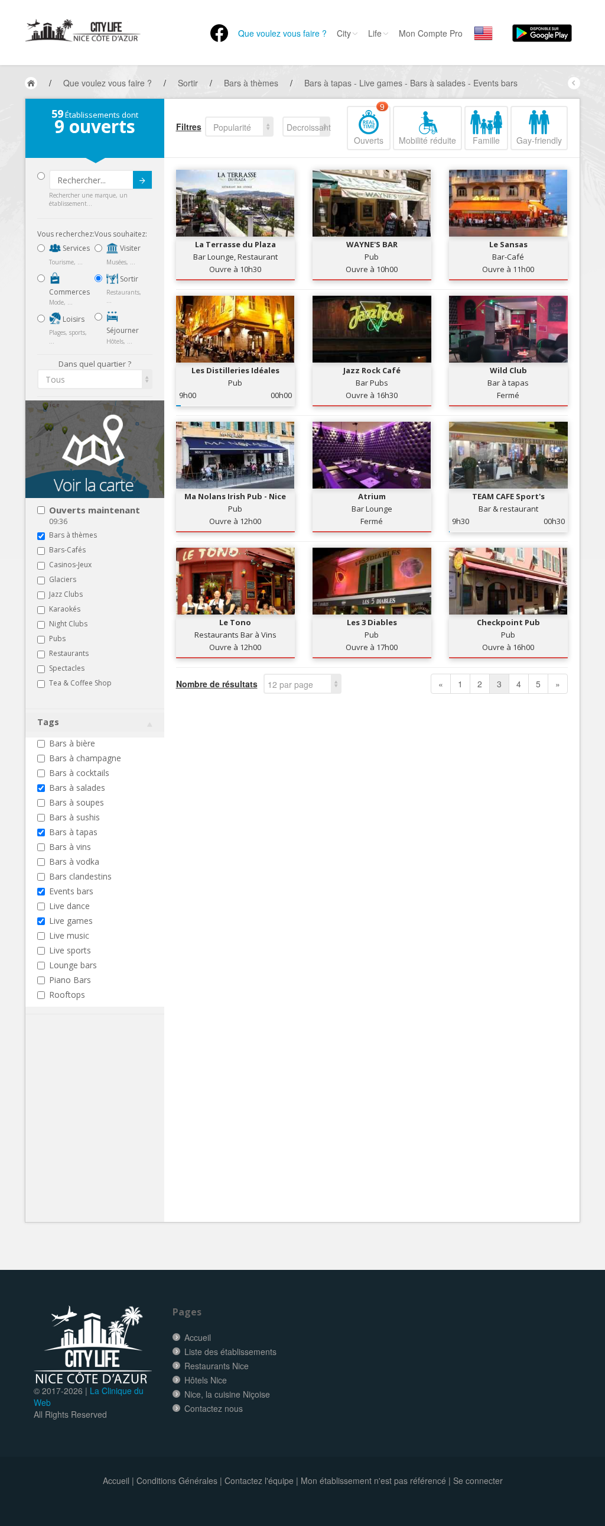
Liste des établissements (230, 1351)
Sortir (128, 279)
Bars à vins (70, 846)
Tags (48, 722)
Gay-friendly (539, 140)
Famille (486, 140)
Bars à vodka (74, 861)
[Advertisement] (108, 1136)
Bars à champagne (85, 758)
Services (75, 248)
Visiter (129, 248)
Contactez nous (213, 1408)
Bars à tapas (73, 832)
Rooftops (67, 994)
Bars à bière (72, 743)
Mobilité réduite (427, 140)
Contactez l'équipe (259, 1480)
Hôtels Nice (205, 1380)
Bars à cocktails (79, 772)
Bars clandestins (80, 876)
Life (375, 33)
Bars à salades (77, 787)
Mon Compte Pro (431, 33)
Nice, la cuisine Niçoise (227, 1394)
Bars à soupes (76, 802)
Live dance (69, 905)
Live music (69, 935)
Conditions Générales (176, 1480)
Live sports (70, 950)
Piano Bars (70, 979)
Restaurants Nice (216, 1366)
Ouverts (369, 126)
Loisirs (72, 319)
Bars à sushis (74, 817)
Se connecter (478, 1480)
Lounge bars (73, 965)
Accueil (197, 1337)
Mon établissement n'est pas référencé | (376, 1480)
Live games (71, 920)
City (344, 33)
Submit (142, 180)
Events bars (71, 891)
